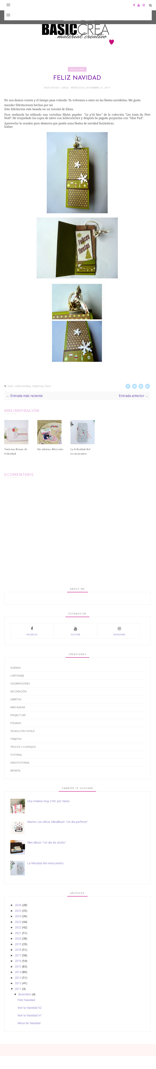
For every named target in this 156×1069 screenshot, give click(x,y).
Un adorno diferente (50, 449)
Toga (47, 386)
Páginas (15, 723)
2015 (18, 966)
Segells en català (22, 731)
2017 (18, 955)
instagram (119, 634)
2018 (18, 950)
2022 (18, 927)
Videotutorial (20, 762)
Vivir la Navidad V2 (29, 1008)
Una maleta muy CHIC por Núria (48, 801)
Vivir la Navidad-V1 (29, 1015)
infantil (15, 770)
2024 (18, 916)
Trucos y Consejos (23, 747)
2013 (18, 978)
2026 (18, 905)
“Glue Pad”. (136, 118)
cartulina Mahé (59, 114)
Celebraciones (20, 683)
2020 (18, 938)
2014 (18, 972)
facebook (31, 634)
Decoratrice (72, 118)
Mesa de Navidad (28, 1023)
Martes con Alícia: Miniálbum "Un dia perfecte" (57, 822)
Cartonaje (17, 675)
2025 (18, 911)
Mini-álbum (17, 707)
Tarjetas (37, 386)
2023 (18, 922)
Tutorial (16, 754)
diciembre (24, 994)
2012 (18, 983)
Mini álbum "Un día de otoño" (46, 842)
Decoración (18, 691)
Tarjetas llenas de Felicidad (16, 451)
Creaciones (77, 69)
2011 (18, 989)
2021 (18, 933)
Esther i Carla (59, 87)
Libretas (16, 699)
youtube (75, 634)
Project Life (18, 715)
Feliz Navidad (26, 1000)
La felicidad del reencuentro (80, 451)
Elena (69, 109)
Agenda (15, 667)
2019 (18, 944)
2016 (18, 961)
